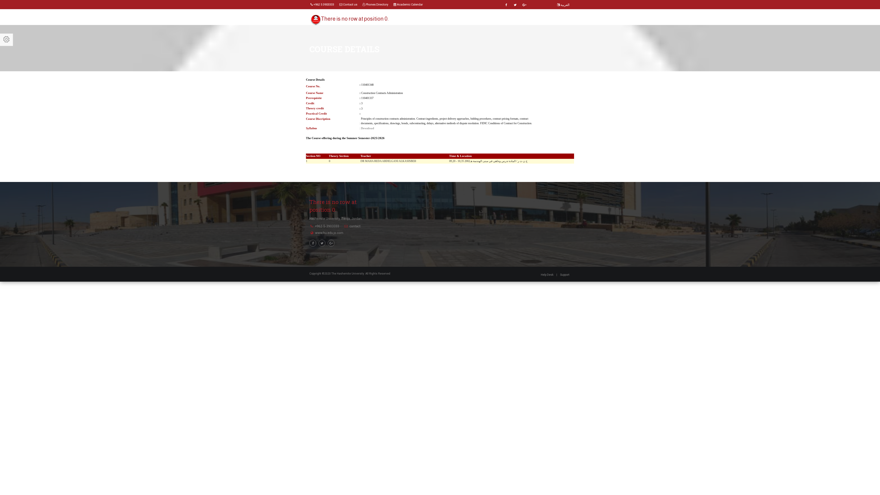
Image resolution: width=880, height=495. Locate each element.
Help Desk (547, 274)
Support (564, 274)
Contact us (349, 4)
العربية (564, 5)
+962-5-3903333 (327, 226)
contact (354, 226)
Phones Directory (376, 4)
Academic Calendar (409, 4)
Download (367, 128)
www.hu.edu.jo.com (329, 233)
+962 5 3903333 (323, 4)
